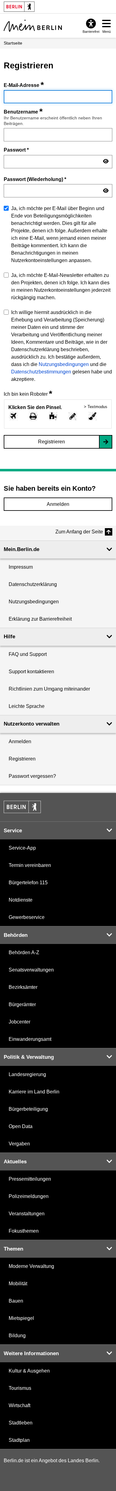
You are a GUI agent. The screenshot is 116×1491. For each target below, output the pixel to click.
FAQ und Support (28, 654)
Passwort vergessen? (32, 776)
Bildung (17, 1335)
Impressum (21, 567)
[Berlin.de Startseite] (22, 807)
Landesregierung (27, 1074)
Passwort (16, 150)
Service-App (22, 848)
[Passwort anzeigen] (106, 161)
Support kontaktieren (31, 671)
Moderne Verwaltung (31, 1266)
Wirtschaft (19, 1405)
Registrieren (51, 441)
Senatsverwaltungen (31, 969)
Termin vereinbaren (30, 865)
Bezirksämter (23, 987)
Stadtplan (19, 1440)
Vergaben (19, 1143)
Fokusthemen (24, 1231)
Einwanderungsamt (30, 1039)
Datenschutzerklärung (33, 584)
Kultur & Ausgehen (29, 1370)
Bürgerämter (22, 1004)
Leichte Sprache (27, 706)
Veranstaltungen (27, 1213)
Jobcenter (19, 1021)
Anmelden (58, 504)
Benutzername (23, 112)
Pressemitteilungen (30, 1179)
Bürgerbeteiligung (28, 1109)
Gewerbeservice (27, 917)
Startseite (13, 43)
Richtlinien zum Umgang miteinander (49, 689)
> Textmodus (95, 406)
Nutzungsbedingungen (64, 364)
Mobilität (18, 1283)
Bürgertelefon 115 (28, 882)
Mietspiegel (21, 1318)
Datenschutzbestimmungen (41, 371)
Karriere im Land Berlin (34, 1091)
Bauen (16, 1301)
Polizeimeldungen (29, 1196)
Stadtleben (20, 1422)
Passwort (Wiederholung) (35, 179)
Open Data (20, 1126)
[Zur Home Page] (33, 25)
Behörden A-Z (24, 952)
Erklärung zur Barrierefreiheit (40, 619)
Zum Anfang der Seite (79, 531)
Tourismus (20, 1388)
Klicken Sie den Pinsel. (35, 407)
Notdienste (20, 900)
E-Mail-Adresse (24, 85)
